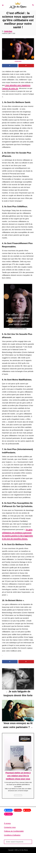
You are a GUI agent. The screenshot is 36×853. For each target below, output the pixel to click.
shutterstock (18, 61)
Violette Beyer (8, 31)
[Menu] (3, 5)
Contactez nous (10, 827)
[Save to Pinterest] (26, 65)
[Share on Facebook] (10, 65)
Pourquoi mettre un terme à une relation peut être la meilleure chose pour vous (18, 776)
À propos (7, 823)
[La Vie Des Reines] (18, 5)
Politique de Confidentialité (14, 831)
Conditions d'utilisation (12, 835)
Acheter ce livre (18, 795)
